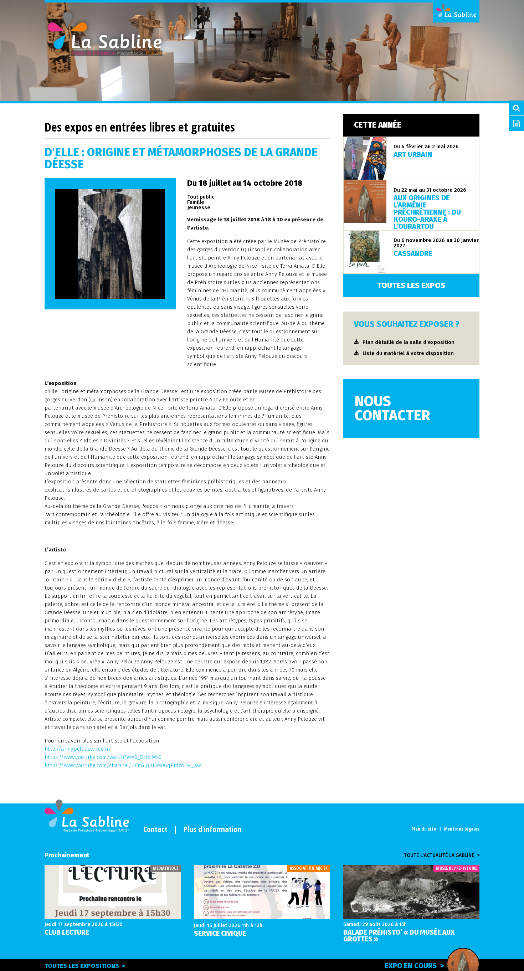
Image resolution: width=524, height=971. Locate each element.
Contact (155, 829)
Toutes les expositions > (85, 966)
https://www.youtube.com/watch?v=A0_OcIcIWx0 (103, 757)
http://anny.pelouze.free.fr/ (78, 749)
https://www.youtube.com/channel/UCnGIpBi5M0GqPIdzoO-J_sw (123, 765)
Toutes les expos (411, 285)
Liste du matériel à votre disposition (408, 353)
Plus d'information (212, 829)
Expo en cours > (414, 965)
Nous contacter (392, 408)
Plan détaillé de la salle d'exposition (408, 342)
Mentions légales (461, 829)
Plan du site (423, 829)
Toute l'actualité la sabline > (441, 855)
